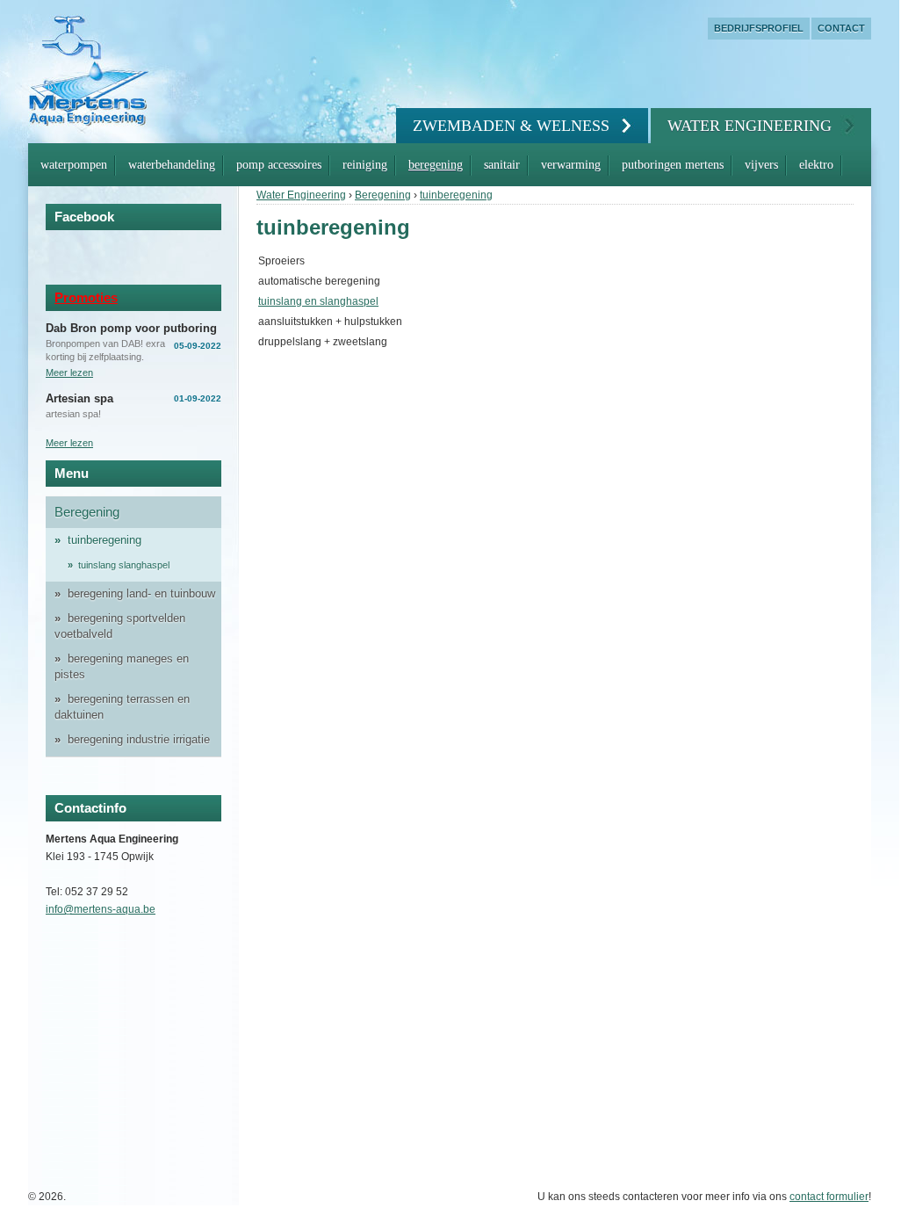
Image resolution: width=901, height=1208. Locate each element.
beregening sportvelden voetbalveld (119, 625)
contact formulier (829, 1196)
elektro (816, 164)
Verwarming (571, 164)
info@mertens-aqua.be (100, 909)
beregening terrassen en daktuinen (122, 706)
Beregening (435, 164)
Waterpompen (73, 164)
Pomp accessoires (278, 164)
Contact (841, 28)
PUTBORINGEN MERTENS (673, 164)
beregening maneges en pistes (121, 666)
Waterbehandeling (171, 164)
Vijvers (761, 164)
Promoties (86, 297)
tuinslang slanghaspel (123, 565)
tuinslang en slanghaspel (318, 301)
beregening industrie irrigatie (139, 739)
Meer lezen (69, 372)
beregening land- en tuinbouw (141, 593)
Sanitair (502, 164)
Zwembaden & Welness (511, 125)
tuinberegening (456, 195)
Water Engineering (749, 125)
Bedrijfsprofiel (759, 28)
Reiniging (364, 164)
